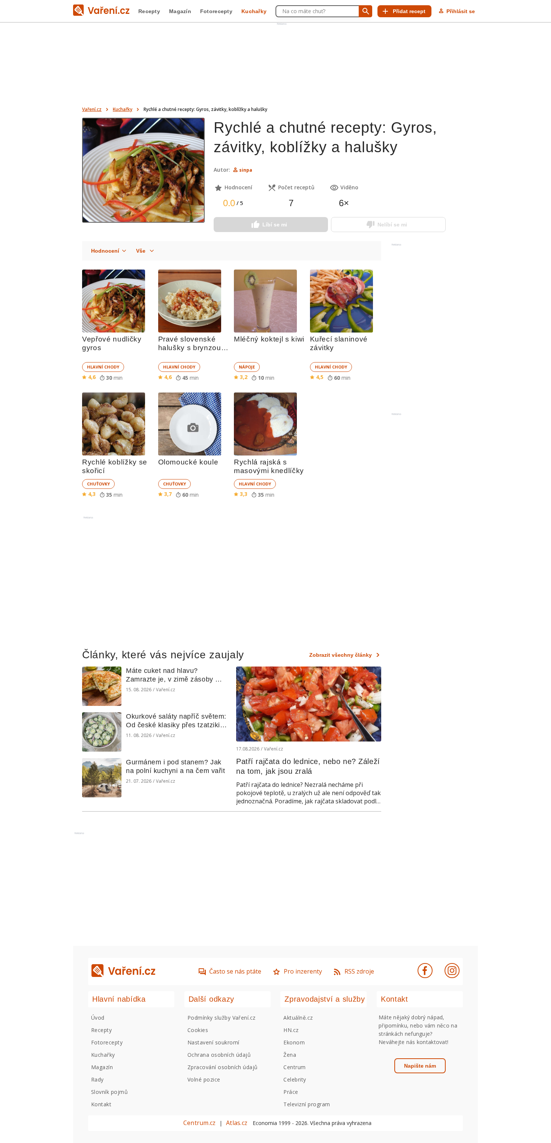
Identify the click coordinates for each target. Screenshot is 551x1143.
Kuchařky (254, 11)
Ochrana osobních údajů (219, 1054)
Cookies (197, 1030)
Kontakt (101, 1104)
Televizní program (306, 1104)
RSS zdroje (359, 971)
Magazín (180, 11)
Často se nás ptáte (235, 971)
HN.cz (290, 1030)
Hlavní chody (103, 367)
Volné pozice (203, 1079)
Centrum (294, 1067)
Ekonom (294, 1042)
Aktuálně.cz (298, 1017)
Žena (289, 1054)
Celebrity (294, 1079)
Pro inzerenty (303, 971)
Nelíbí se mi (392, 225)
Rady (97, 1079)
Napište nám (420, 1066)
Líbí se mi (274, 225)
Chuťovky (98, 484)
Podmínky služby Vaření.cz (221, 1017)
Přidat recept (409, 11)
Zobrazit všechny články (340, 655)
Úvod (98, 1017)
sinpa (245, 170)
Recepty (149, 11)
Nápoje (247, 367)
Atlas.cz (236, 1123)
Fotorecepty (216, 11)
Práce (290, 1091)
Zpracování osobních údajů (222, 1067)
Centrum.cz (199, 1123)
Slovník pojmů (109, 1091)
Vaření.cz (92, 109)
